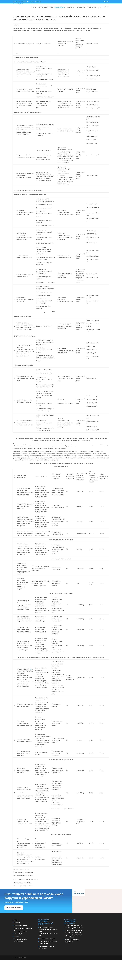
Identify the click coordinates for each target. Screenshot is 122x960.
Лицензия (106, 1)
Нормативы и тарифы (94, 7)
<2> (31, 669)
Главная (33, 7)
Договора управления (45, 7)
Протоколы (79, 7)
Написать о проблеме (14, 907)
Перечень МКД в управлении (23, 928)
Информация (59, 7)
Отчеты (69, 7)
